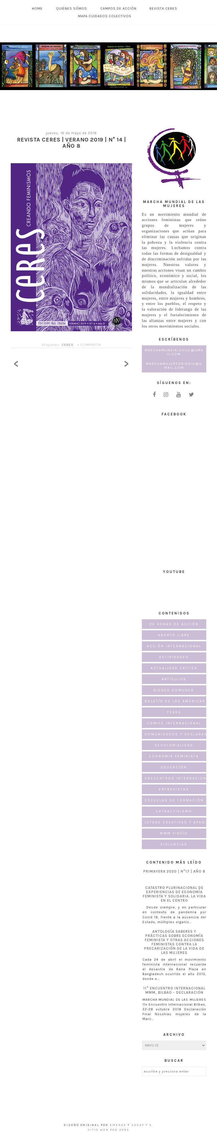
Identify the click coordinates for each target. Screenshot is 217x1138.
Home (37, 8)
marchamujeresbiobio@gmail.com (174, 366)
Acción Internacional (174, 646)
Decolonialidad (174, 745)
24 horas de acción (174, 624)
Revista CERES (163, 8)
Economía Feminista (174, 756)
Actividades (174, 657)
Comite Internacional (174, 723)
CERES (67, 345)
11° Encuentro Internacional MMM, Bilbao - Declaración (174, 990)
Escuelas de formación (174, 800)
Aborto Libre (174, 635)
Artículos (174, 679)
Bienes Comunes (174, 690)
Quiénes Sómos (71, 8)
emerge (119, 1125)
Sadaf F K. (142, 1125)
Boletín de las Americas (175, 701)
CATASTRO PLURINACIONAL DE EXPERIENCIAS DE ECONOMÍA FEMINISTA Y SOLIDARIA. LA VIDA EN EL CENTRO (174, 894)
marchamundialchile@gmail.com (174, 352)
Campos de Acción (118, 8)
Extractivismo (174, 811)
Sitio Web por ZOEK (108, 1130)
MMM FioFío (174, 833)
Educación (174, 767)
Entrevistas (174, 789)
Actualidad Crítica (174, 668)
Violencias (173, 844)
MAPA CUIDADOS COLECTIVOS (104, 16)
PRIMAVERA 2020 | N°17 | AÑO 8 (174, 871)
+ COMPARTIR (89, 345)
